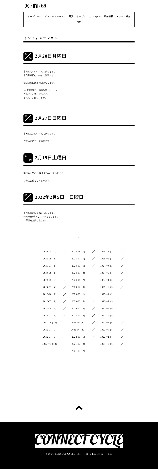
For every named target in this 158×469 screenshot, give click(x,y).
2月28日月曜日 (51, 56)
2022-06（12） (79, 330)
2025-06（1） (107, 259)
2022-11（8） (107, 315)
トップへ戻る (79, 408)
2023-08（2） (107, 294)
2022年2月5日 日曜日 (59, 197)
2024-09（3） (107, 266)
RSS (110, 454)
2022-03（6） (79, 337)
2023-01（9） (50, 315)
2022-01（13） (50, 344)
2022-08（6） (107, 323)
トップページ (34, 16)
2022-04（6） (50, 337)
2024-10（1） (79, 266)
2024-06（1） (107, 273)
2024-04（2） (79, 280)
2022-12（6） (79, 315)
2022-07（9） (50, 330)
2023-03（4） (79, 308)
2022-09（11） (79, 323)
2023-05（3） (107, 301)
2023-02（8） (107, 308)
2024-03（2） (107, 280)
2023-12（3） (79, 287)
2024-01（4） (50, 287)
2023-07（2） (50, 301)
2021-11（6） (107, 344)
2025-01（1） (50, 266)
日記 (79, 22)
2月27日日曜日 (51, 118)
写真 (71, 16)
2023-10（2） (50, 294)
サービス (81, 16)
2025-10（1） (107, 251)
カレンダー (95, 16)
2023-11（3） (107, 287)
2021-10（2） (79, 351)
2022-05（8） (107, 330)
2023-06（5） (79, 301)
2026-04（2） (50, 251)
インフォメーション (55, 16)
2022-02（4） (107, 337)
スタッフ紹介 (123, 16)
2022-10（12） (50, 323)
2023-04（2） (50, 308)
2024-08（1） (50, 273)
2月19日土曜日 (51, 157)
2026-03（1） (79, 251)
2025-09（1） (50, 259)
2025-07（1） (79, 259)
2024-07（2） (79, 273)
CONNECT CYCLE (65, 454)
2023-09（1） (79, 294)
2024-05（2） (50, 280)
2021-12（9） (79, 344)
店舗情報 (108, 16)
